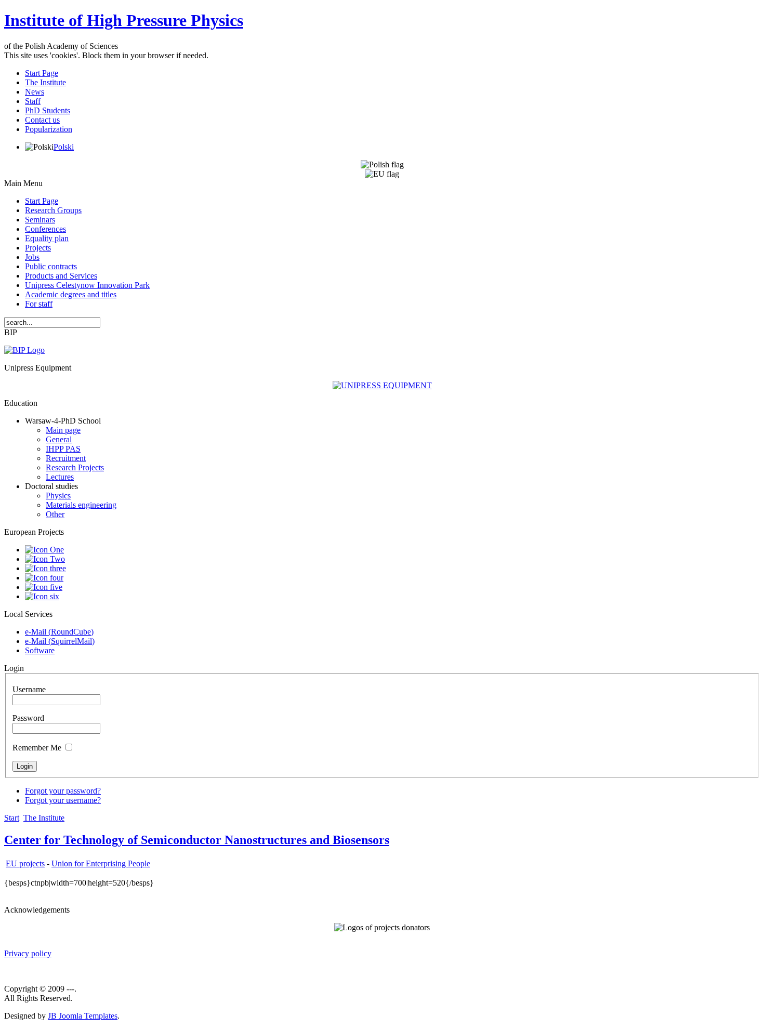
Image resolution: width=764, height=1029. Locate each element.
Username (29, 689)
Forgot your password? (63, 790)
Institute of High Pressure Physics (123, 20)
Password (28, 718)
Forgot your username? (63, 800)
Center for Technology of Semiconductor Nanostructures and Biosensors (196, 840)
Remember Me (36, 747)
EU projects (25, 863)
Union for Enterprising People (100, 863)
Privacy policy (27, 953)
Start (11, 817)
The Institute (43, 817)
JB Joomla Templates (82, 1015)
